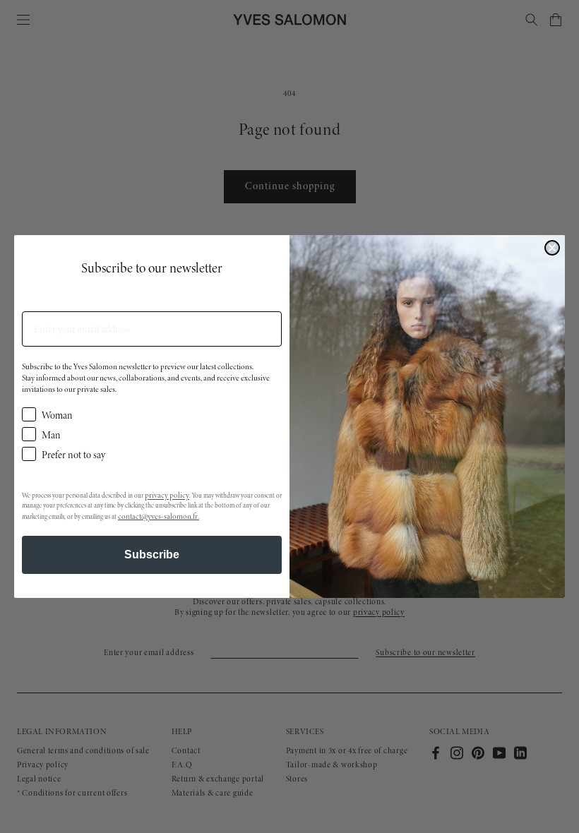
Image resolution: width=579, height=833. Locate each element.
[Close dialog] (552, 248)
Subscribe (151, 555)
